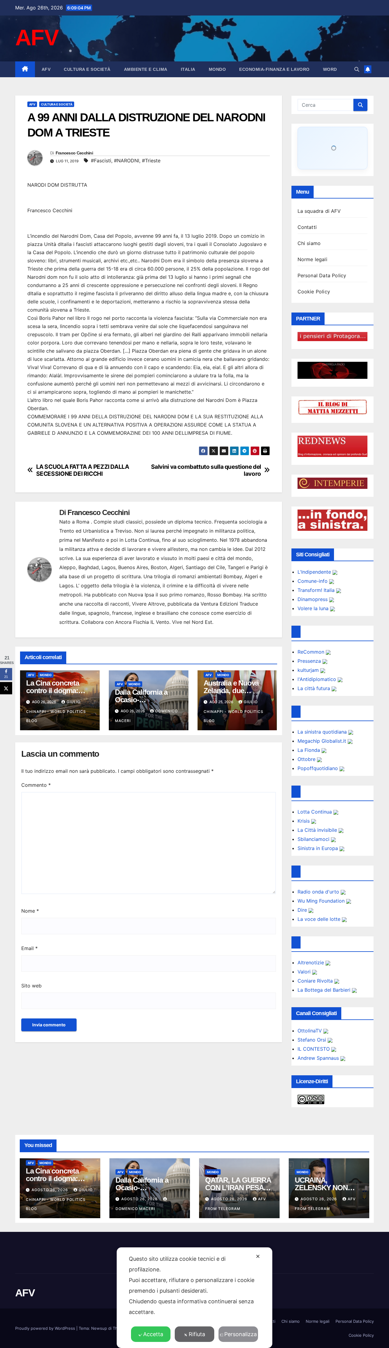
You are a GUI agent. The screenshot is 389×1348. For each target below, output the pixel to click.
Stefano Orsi (313, 1040)
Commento (36, 785)
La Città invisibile (318, 830)
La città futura (315, 688)
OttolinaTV (310, 1031)
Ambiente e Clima (145, 69)
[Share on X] (6, 688)
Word (330, 69)
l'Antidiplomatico (318, 679)
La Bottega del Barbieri (325, 990)
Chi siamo (309, 243)
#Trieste (151, 160)
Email (29, 948)
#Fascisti (101, 160)
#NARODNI (126, 160)
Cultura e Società (87, 69)
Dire (303, 910)
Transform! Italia (317, 590)
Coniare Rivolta (316, 981)
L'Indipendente (315, 572)
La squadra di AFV (319, 211)
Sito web (31, 986)
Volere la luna (314, 608)
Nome (30, 911)
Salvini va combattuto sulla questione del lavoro (206, 470)
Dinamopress (313, 599)
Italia (188, 69)
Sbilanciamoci (314, 839)
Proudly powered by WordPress (45, 1328)
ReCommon (312, 652)
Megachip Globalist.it (323, 741)
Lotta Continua (315, 812)
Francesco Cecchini (74, 152)
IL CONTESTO (314, 1049)
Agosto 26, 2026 (50, 1189)
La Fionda (310, 750)
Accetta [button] (153, 1334)
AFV (36, 37)
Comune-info (313, 581)
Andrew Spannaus (319, 1058)
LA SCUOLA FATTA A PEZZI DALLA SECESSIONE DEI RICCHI (82, 470)
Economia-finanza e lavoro (274, 69)
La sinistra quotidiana (323, 732)
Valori (305, 972)
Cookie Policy (314, 292)
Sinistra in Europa (318, 848)
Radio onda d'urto (319, 892)
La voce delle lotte (320, 919)
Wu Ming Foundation (322, 901)
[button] (356, 69)
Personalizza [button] (240, 1334)
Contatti (307, 227)
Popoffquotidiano (318, 768)
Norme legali (312, 259)
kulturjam (309, 670)
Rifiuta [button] (197, 1334)
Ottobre (307, 759)
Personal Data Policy (322, 275)
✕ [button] (258, 1256)
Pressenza (310, 661)
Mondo (217, 69)
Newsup (99, 1328)
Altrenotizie (311, 962)
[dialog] (194, 1297)
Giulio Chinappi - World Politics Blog (56, 711)
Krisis (304, 821)
